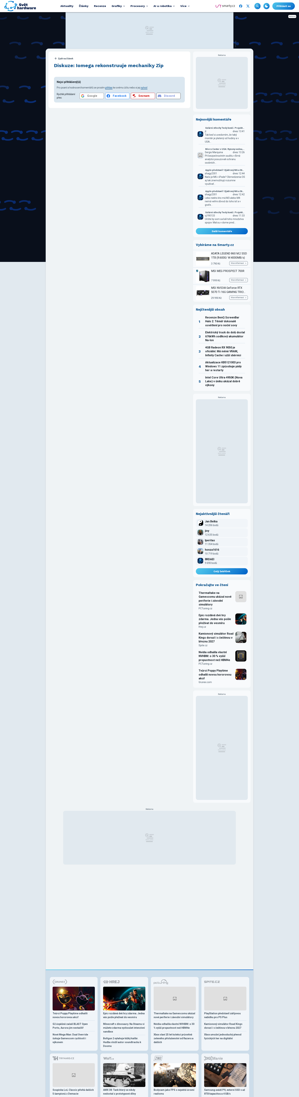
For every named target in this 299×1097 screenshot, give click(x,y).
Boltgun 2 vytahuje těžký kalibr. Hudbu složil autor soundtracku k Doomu (122, 1042)
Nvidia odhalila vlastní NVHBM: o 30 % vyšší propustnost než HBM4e (214, 656)
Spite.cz (203, 645)
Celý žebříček (222, 571)
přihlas (108, 87)
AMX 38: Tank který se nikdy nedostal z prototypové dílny (119, 1092)
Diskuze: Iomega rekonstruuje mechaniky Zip (109, 65)
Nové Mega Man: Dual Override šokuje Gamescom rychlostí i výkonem (70, 1038)
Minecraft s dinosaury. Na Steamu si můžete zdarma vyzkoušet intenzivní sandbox (124, 1028)
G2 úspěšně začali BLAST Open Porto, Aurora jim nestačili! (70, 1026)
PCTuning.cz (205, 608)
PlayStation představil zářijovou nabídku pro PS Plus (222, 1015)
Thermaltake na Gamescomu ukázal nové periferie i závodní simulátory (215, 598)
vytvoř (144, 87)
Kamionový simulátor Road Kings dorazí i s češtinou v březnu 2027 (216, 637)
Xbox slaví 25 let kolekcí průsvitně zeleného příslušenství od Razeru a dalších (173, 1038)
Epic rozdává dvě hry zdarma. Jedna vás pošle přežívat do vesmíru (215, 619)
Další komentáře (222, 231)
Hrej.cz (202, 626)
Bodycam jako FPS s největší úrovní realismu (174, 1092)
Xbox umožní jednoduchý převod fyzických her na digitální (222, 1036)
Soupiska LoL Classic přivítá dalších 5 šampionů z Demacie (73, 1092)
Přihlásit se (284, 6)
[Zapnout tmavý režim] (266, 6)
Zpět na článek (65, 58)
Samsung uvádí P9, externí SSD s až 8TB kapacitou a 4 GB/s (224, 1092)
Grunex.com (205, 682)
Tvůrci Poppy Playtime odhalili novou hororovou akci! (215, 674)
